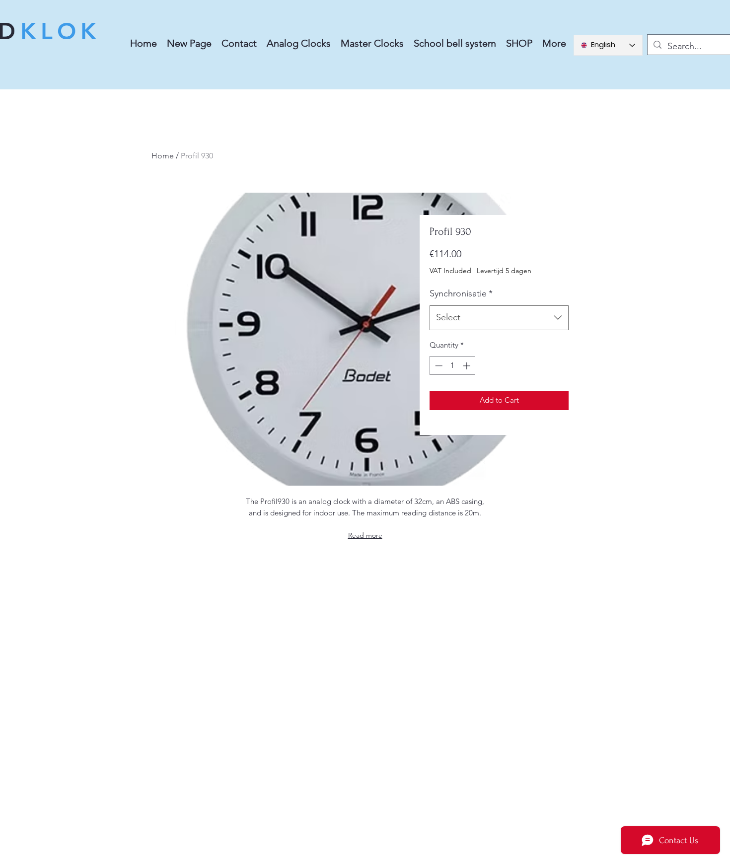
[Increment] (467, 366)
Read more (365, 535)
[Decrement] (437, 366)
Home (162, 155)
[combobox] (499, 317)
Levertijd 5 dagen (504, 270)
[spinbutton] (452, 366)
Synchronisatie (461, 293)
